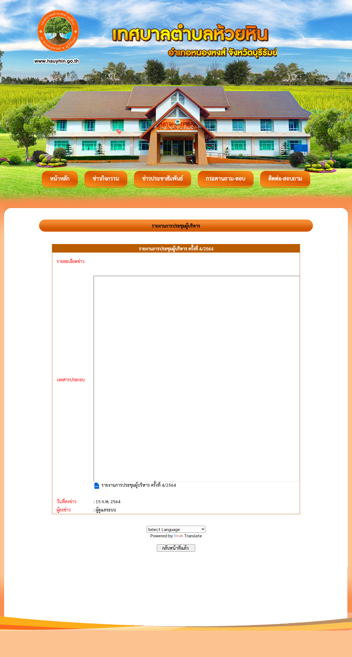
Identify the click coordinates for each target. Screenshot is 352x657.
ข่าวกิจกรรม (106, 178)
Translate (193, 535)
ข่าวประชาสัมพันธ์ (162, 178)
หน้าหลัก (60, 178)
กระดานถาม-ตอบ (225, 178)
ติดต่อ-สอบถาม (285, 178)
